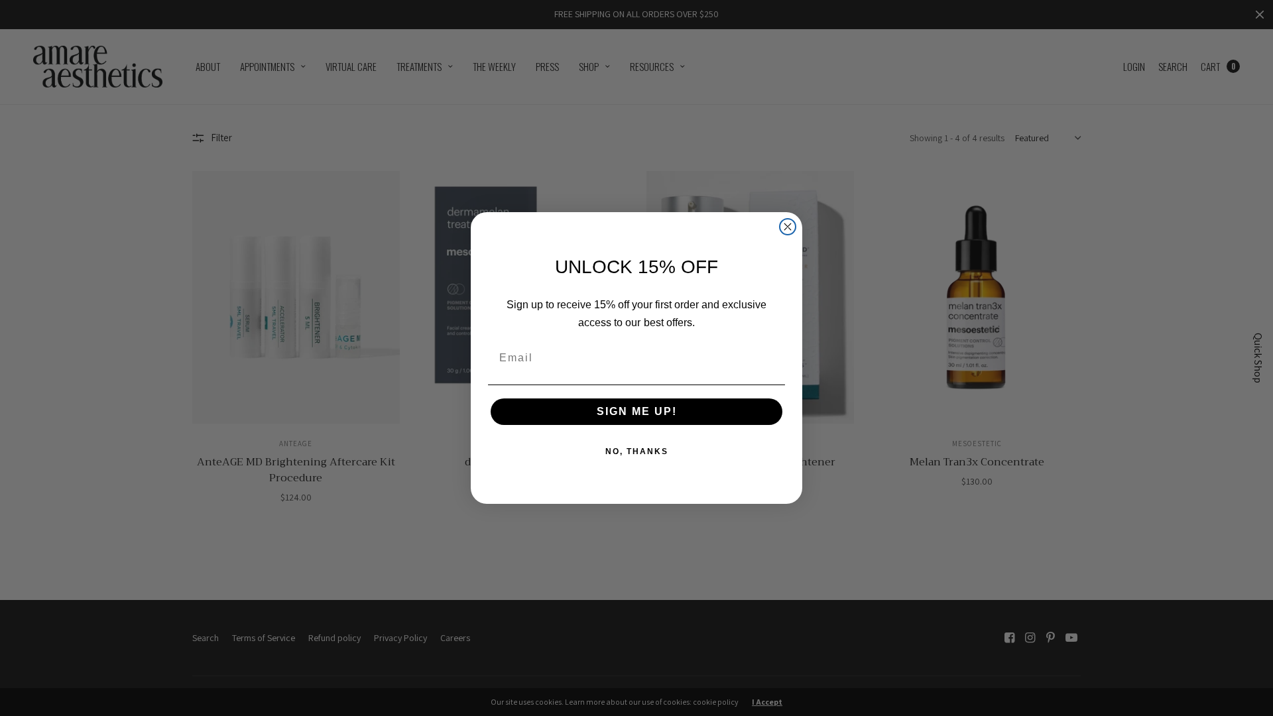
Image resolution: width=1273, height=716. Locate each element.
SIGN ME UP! (637, 411)
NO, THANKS (636, 451)
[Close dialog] (788, 227)
